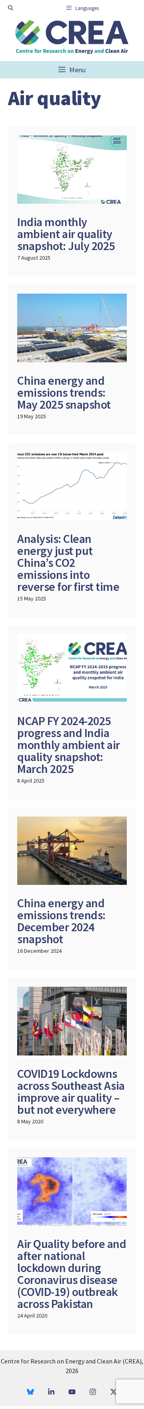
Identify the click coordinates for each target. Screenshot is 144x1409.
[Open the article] (72, 201)
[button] (10, 8)
